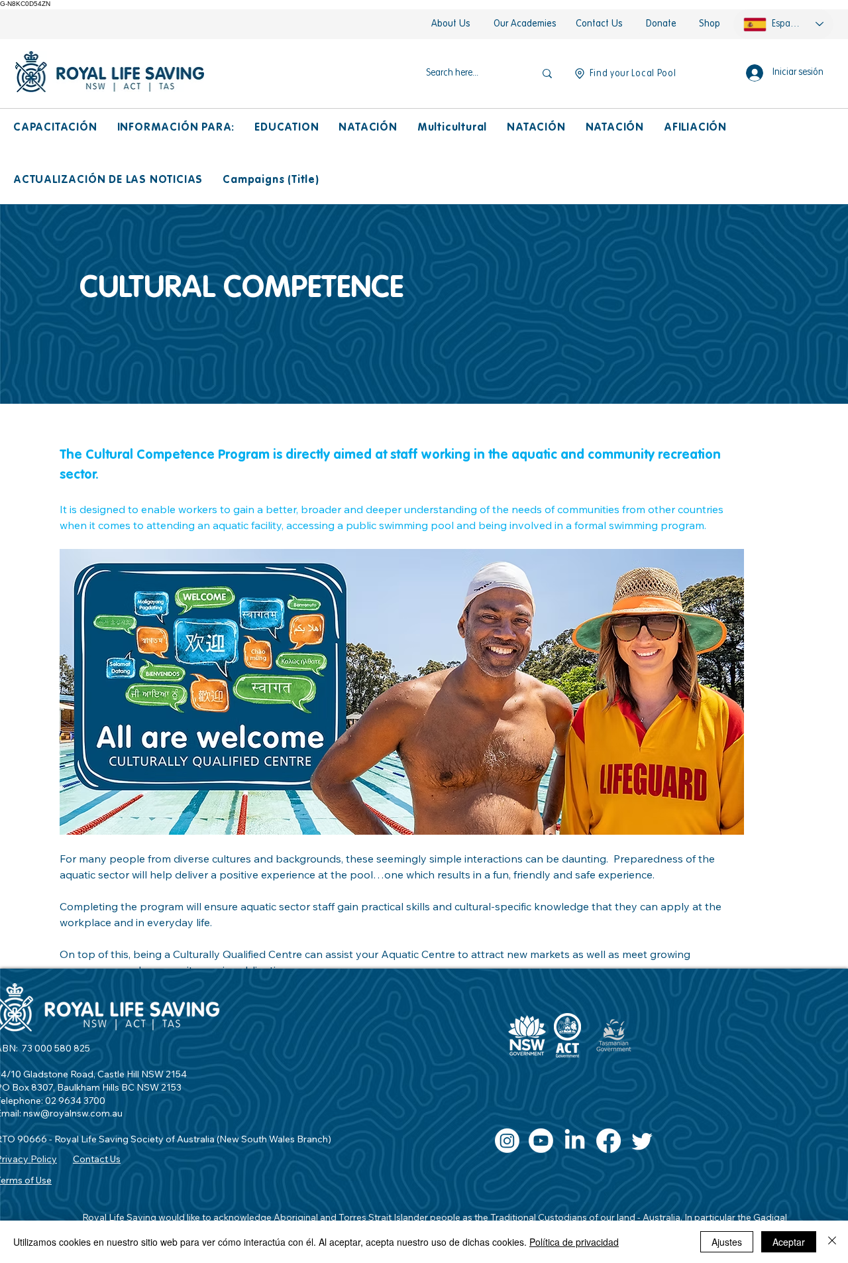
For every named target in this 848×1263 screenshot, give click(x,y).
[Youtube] (541, 1140)
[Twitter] (642, 1140)
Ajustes (727, 1241)
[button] (55, 128)
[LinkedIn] (574, 1140)
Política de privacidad (574, 1241)
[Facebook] (608, 1140)
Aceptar (788, 1241)
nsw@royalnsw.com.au (73, 1113)
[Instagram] (507, 1140)
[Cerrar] (832, 1241)
